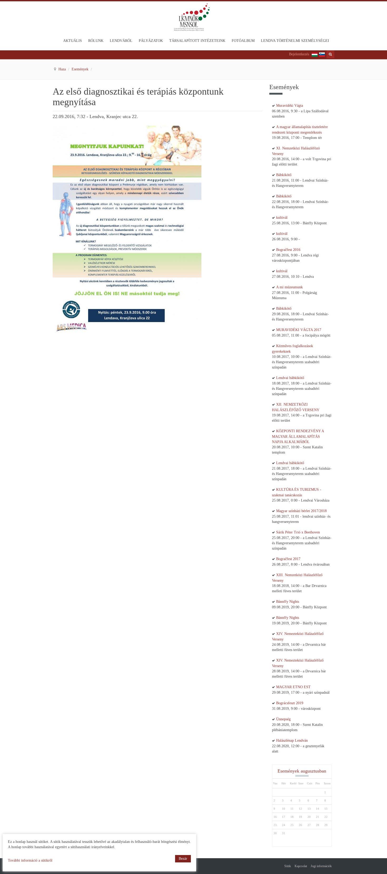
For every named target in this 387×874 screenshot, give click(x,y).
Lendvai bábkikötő (290, 378)
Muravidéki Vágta (289, 106)
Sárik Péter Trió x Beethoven (298, 532)
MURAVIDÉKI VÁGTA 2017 (298, 330)
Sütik (287, 866)
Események (81, 69)
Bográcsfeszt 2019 (289, 703)
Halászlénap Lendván (292, 740)
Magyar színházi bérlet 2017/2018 (301, 511)
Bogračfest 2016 (288, 250)
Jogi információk (321, 866)
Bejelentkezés (299, 54)
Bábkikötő (283, 175)
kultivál (281, 218)
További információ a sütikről (30, 860)
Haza (62, 69)
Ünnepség (283, 719)
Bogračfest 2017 (288, 559)
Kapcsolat (301, 866)
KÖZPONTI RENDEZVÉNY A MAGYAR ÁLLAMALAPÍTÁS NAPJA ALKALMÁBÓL (298, 436)
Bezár (183, 859)
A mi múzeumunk (289, 287)
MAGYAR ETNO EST (293, 687)
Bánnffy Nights (287, 602)
